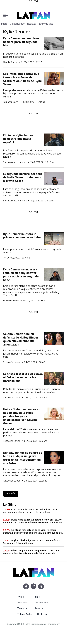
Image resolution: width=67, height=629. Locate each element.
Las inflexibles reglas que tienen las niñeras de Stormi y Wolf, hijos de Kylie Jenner (22, 79)
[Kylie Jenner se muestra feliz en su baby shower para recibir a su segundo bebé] (54, 274)
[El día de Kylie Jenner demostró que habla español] (54, 140)
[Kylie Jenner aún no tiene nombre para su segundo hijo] (54, 43)
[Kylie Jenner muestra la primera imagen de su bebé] (54, 238)
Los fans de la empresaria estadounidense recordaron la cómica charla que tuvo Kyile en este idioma (32, 153)
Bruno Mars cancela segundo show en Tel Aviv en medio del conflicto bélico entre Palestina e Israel (32, 521)
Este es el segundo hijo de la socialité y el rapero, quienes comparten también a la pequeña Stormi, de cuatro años (32, 192)
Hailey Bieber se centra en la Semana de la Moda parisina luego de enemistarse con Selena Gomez (21, 416)
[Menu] (5, 15)
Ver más (11, 493)
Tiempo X (25, 608)
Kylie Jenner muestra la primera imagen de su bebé (22, 235)
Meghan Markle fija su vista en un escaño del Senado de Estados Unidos (31, 541)
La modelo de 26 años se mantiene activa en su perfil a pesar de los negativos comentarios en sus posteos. (32, 432)
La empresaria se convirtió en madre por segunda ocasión (32, 251)
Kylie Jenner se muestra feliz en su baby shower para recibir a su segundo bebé (21, 275)
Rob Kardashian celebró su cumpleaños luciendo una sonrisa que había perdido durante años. (31, 390)
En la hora (25, 602)
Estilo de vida (45, 23)
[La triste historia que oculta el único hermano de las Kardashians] (54, 378)
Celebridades (17, 23)
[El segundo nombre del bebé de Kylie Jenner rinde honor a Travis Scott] (54, 178)
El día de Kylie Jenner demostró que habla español (18, 139)
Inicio (4, 23)
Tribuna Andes (25, 614)
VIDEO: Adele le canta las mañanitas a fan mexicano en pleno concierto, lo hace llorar (30, 511)
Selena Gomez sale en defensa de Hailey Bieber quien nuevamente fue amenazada (20, 339)
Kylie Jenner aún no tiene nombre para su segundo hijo (21, 42)
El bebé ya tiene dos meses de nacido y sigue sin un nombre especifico (33, 55)
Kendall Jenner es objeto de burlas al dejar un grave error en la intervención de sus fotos (22, 458)
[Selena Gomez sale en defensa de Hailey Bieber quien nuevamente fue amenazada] (54, 338)
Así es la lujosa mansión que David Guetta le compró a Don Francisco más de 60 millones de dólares (31, 552)
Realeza (31, 23)
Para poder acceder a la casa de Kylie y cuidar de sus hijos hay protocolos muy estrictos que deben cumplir (33, 93)
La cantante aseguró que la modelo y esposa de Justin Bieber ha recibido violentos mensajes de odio (31, 353)
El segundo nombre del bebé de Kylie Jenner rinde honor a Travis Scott (23, 177)
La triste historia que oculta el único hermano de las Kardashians (23, 377)
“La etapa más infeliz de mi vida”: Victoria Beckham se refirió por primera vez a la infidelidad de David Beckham (32, 531)
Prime (25, 596)
